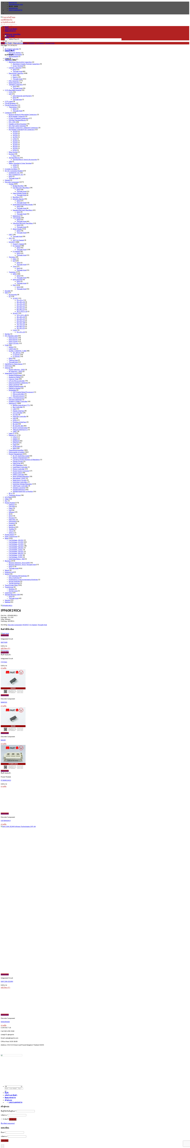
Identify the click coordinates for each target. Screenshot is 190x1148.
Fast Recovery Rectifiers (21, 188)
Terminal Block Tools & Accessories (25, 159)
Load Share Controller (20, 467)
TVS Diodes (17, 218)
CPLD (15, 437)
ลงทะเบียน (5, 1140)
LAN (14, 418)
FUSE (7, 345)
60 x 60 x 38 (21, 323)
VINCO (11, 533)
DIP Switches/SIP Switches (18, 576)
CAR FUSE (12, 349)
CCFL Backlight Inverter (13, 90)
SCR (14, 261)
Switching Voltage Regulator (22, 484)
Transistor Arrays (15, 495)
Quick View (5, 635)
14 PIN (15, 135)
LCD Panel (8, 497)
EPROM (15, 443)
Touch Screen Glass (11, 585)
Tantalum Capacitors (16, 84)
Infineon (11, 512)
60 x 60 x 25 (21, 308)
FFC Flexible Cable (11, 336)
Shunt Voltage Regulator (21, 476)
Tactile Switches (14, 583)
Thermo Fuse (13, 360)
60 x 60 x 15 (21, 306)
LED (10, 94)
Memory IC (13, 435)
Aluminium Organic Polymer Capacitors (26, 64)
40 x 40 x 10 (21, 302)
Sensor (7, 570)
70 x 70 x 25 (21, 324)
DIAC (15, 259)
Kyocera (11, 518)
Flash (14, 444)
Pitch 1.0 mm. (13, 341)
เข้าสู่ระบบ (13, 1119)
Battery (7, 51)
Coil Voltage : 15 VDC (16, 544)
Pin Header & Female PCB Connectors (22, 129)
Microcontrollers (18, 394)
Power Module (10, 503)
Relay (7, 538)
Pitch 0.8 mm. (13, 339)
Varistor (7, 600)
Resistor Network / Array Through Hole (22, 564)
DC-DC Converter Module (14, 171)
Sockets (11, 154)
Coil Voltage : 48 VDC (16, 553)
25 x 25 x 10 (21, 332)
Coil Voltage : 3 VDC (16, 549)
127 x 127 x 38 (22, 315)
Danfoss (11, 504)
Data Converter (14, 384)
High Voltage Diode (19, 193)
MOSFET (32, 43)
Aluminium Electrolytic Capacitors (20, 62)
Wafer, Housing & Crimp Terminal (20, 163)
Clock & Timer (14, 379)
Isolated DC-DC (14, 173)
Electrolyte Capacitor (16, 73)
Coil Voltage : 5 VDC (16, 555)
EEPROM (16, 441)
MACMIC (12, 519)
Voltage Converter (19, 488)
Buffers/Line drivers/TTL (21, 405)
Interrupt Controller (19, 416)
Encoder (7, 291)
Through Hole (49, 43)
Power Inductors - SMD (17, 369)
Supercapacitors (14, 82)
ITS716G (4, 662)
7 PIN (15, 167)
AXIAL (11, 347)
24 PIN (15, 143)
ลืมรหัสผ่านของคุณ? (8, 1123)
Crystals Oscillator (11, 169)
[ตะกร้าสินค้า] (10, 36)
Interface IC (13, 403)
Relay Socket (13, 152)
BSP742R (4, 642)
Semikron (12, 527)
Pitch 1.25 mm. (14, 343)
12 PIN (15, 133)
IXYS (10, 516)
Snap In (15, 77)
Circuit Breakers (10, 103)
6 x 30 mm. (16, 356)
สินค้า (7, 27)
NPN (14, 274)
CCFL (11, 92)
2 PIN (15, 139)
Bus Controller (18, 407)
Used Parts (8, 593)
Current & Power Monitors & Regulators (26, 459)
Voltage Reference (19, 489)
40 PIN (15, 146)
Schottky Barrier (18, 199)
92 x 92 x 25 (21, 328)
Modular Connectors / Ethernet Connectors (23, 127)
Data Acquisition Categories (18, 383)
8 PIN (15, 150)
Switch (7, 574)
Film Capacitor (14, 81)
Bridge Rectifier (18, 186)
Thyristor (12, 257)
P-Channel (16, 251)
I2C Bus (15, 414)
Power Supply (9, 534)
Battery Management (20, 458)
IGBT (11, 234)
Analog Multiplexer (15, 375)
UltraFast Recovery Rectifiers (23, 223)
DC (10, 296)
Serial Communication (20, 428)
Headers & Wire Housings (17, 124)
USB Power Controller (20, 486)
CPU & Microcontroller (17, 381)
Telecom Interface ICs (20, 429)
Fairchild (12, 506)
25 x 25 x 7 (20, 300)
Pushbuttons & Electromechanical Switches (23, 579)
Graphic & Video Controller (18, 401)
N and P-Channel (18, 244)
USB (10, 161)
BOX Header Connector (17, 116)
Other (7, 499)
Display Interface (18, 411)
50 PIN (15, 148)
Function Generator (15, 399)
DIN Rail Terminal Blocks (17, 120)
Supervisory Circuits (19, 480)
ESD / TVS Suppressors (16, 398)
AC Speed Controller (12, 49)
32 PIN (15, 144)
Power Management (16, 454)
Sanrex (11, 525)
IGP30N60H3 (5, 820)
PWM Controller (18, 474)
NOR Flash (16, 446)
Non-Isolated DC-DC (16, 174)
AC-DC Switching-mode (21, 456)
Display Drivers (18, 461)
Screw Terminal (18, 66)
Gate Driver (17, 463)
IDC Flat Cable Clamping (17, 126)
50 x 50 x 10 (21, 304)
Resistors (8, 561)
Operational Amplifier (16, 450)
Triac (14, 266)
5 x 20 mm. (16, 354)
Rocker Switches (14, 581)
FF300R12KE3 (6, 780)
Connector (8, 112)
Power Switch (17, 473)
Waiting (7, 602)
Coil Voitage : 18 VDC (16, 540)
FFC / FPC (12, 122)
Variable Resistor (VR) (12, 594)
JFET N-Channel (18, 240)
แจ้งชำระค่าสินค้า (11, 29)
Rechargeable (13, 56)
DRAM (15, 439)
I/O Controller (17, 413)
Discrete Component (20, 43)
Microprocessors (18, 396)
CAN (14, 409)
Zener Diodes (17, 229)
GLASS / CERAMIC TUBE (17, 351)
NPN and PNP (18, 279)
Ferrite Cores (13, 591)
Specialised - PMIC (19, 478)
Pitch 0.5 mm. (13, 338)
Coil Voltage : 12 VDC (16, 542)
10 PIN (15, 131)
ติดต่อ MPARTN (10, 31)
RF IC (10, 493)
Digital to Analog (14, 388)
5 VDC (15, 330)
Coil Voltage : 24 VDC (16, 546)
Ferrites (7, 334)
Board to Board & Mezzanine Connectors (23, 114)
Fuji (10, 510)
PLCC (15, 156)
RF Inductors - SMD (15, 371)
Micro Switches (14, 578)
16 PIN (15, 137)
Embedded (12, 390)
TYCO (11, 531)
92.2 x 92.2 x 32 (22, 311)
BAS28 (3, 740)
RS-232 (15, 424)
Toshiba (11, 529)
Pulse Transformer (11, 536)
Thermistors (13, 107)
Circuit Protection (11, 105)
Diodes (11, 184)
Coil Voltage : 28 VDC (16, 548)
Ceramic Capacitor (15, 67)
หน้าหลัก (4, 43)
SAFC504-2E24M (7, 981)
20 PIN (15, 141)
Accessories (13, 294)
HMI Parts (8, 366)
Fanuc (11, 508)
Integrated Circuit (11, 373)
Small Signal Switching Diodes (23, 204)
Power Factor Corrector (21, 471)
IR (9, 514)
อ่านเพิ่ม (3, 668)
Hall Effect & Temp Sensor (14, 364)
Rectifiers (16, 197)
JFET (10, 238)
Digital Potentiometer (16, 386)
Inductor (8, 368)
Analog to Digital (14, 377)
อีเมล (3, 1132)
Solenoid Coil (9, 572)
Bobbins (12, 589)
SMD (14, 69)
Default (7, 180)
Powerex (12, 523)
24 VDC (15, 313)
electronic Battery (15, 52)
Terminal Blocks (14, 158)
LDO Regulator (18, 465)
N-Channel (40, 43)
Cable (7, 58)
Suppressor (16, 216)
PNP (14, 285)
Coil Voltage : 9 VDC (16, 557)
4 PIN (15, 165)
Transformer (9, 587)
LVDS (14, 420)
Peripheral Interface (19, 422)
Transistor (12, 272)
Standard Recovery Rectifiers (22, 210)
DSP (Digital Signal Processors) (23, 392)
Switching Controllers (20, 482)
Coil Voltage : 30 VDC (16, 551)
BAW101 (4, 702)
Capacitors (8, 60)
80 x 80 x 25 (21, 309)
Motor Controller (19, 469)
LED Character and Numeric (22, 96)
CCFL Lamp (9, 101)
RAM (14, 448)
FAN (6, 293)
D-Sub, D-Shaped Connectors (19, 118)
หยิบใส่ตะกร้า (5, 648)
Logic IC (11, 433)
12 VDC (15, 298)
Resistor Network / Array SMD (19, 563)
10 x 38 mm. (17, 353)
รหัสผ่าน (4, 1115)
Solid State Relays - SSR (16, 559)
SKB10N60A (5, 1022)
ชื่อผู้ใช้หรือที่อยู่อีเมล (8, 1111)
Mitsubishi (12, 521)
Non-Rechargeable (15, 54)
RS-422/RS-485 (18, 426)
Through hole (17, 99)
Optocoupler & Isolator (17, 452)
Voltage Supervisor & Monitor (23, 491)
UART (15, 431)
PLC (6, 501)
